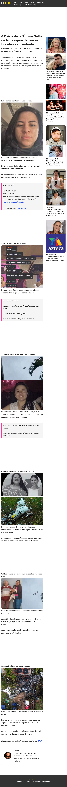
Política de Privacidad (33, 780)
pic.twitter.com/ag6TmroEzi (13, 202)
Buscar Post (40, 2)
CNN (40, 741)
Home (14, 2)
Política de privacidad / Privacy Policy (25, 4)
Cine (20, 2)
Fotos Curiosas (29, 2)
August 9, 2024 (22, 208)
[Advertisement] (33, 20)
